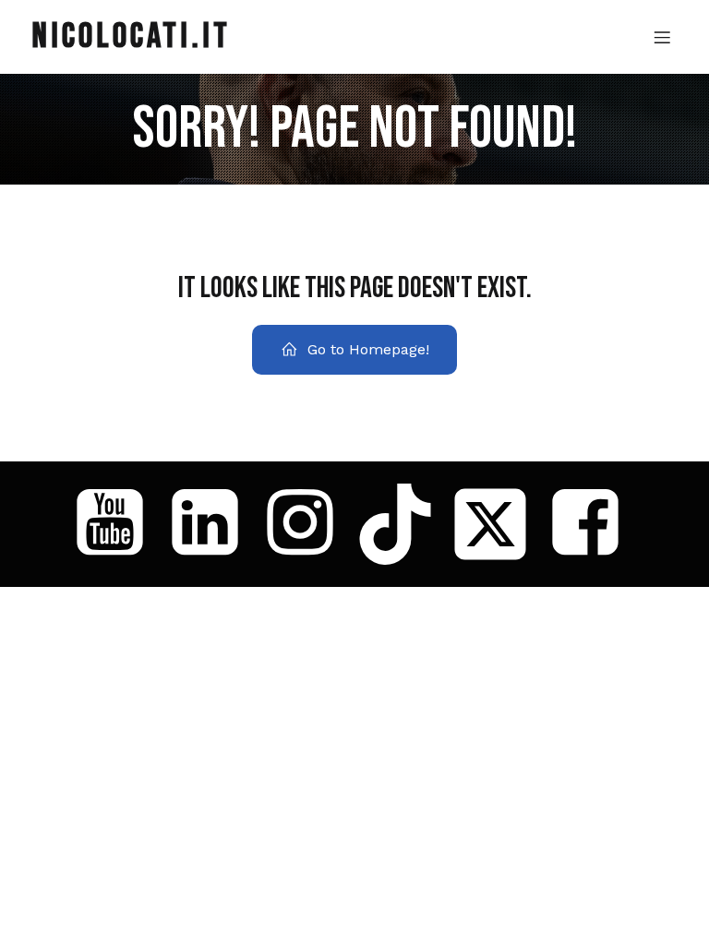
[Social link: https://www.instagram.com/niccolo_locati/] (306, 524)
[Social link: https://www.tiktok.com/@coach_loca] (402, 524)
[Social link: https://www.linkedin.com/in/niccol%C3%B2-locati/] (211, 524)
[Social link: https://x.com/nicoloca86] (497, 524)
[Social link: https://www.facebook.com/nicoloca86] (592, 524)
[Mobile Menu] (662, 37)
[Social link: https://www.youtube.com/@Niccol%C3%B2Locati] (116, 524)
